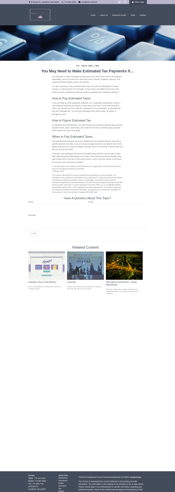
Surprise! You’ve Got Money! (42, 282)
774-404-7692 (70, 2)
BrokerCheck (136, 477)
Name (30, 202)
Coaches (71, 282)
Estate (61, 483)
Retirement (62, 478)
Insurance (62, 486)
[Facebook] (125, 2)
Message (32, 215)
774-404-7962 (39, 478)
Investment (62, 481)
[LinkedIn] (119, 2)
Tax (59, 488)
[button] (93, 15)
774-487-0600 (40, 481)
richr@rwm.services (89, 2)
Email (91, 202)
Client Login (139, 2)
